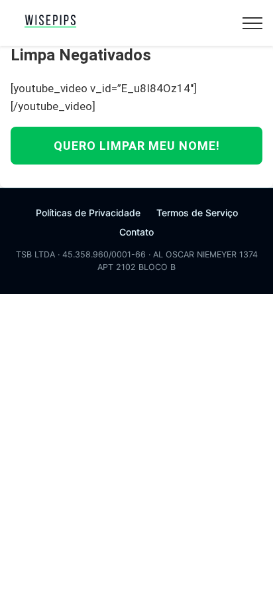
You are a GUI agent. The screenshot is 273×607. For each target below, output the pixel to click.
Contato (136, 231)
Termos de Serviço (197, 212)
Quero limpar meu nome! (137, 146)
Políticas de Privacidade (88, 212)
